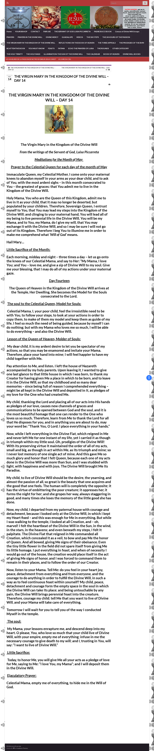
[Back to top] (149, 746)
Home (9, 31)
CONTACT (35, 31)
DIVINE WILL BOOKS (131, 54)
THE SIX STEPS (92, 37)
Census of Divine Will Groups (127, 31)
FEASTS (51, 48)
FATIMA (61, 48)
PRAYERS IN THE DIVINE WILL (30, 37)
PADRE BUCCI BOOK (103, 31)
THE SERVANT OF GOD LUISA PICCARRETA (72, 31)
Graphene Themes (22, 748)
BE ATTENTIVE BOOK (16, 48)
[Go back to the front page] (77, 17)
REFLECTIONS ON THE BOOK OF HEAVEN (76, 43)
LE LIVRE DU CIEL (64, 59)
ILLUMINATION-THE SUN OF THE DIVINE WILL (63, 54)
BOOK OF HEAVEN (111, 54)
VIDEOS (79, 37)
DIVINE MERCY (52, 37)
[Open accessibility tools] (149, 377)
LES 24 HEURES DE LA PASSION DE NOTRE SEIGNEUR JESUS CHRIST (31, 59)
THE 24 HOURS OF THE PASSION (116, 37)
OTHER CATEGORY (120, 48)
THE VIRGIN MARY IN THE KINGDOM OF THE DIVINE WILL (31, 43)
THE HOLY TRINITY (15, 54)
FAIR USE (47, 31)
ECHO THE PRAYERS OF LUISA (81, 48)
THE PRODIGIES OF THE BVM (131, 43)
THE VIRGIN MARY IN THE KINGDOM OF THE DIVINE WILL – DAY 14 (59, 97)
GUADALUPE (67, 37)
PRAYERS (10, 37)
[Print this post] (109, 84)
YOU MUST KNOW (37, 48)
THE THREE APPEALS (107, 43)
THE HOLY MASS (33, 54)
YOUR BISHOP (21, 31)
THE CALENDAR (93, 54)
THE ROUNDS (103, 48)
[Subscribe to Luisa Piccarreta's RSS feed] (8, 2)
